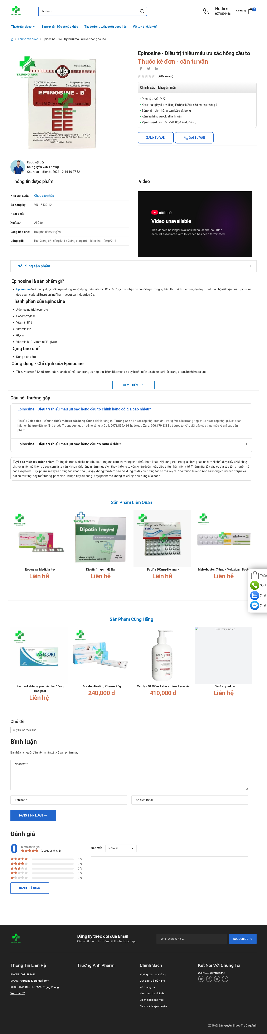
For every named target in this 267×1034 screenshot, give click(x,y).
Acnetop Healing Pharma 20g (102, 686)
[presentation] (249, 551)
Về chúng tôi (147, 987)
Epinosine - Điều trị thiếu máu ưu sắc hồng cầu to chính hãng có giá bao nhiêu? (84, 409)
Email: (14, 980)
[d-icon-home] (11, 39)
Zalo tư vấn (155, 137)
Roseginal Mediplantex (40, 569)
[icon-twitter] (149, 69)
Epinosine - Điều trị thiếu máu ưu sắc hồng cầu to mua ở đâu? (69, 444)
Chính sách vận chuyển (153, 1006)
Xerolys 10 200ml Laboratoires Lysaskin (163, 686)
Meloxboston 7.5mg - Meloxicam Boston (225, 569)
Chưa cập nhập (44, 195)
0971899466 (222, 13)
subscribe (240, 938)
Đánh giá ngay (29, 888)
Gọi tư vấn (196, 137)
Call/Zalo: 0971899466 (211, 973)
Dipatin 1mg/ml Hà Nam (101, 569)
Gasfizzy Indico (225, 686)
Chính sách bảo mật (152, 999)
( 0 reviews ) (165, 76)
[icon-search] (142, 11)
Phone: (15, 974)
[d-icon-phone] (207, 11)
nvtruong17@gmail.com (34, 980)
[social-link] (201, 979)
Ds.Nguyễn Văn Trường (43, 167)
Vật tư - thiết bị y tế (145, 26)
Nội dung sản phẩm (34, 266)
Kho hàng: (17, 987)
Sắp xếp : (97, 848)
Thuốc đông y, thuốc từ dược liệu (105, 26)
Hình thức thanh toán (152, 993)
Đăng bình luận (31, 815)
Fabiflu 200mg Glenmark (163, 569)
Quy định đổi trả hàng (152, 980)
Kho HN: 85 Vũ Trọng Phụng (42, 987)
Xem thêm (131, 385)
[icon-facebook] (141, 69)
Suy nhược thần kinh (24, 730)
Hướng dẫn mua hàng (153, 974)
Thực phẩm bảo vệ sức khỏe (60, 26)
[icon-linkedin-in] (157, 69)
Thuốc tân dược (21, 26)
